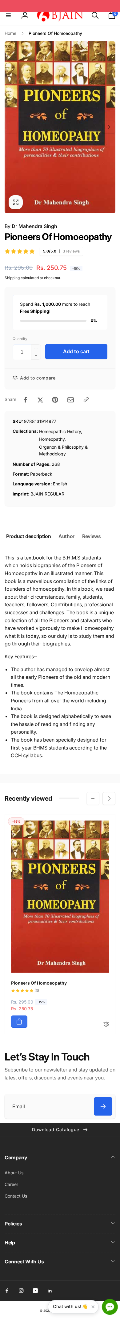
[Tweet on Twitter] (40, 400)
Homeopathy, (52, 439)
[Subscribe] (103, 1106)
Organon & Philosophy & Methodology (63, 450)
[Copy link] (86, 400)
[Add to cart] (19, 1021)
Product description (28, 536)
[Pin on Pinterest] (55, 400)
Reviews (91, 536)
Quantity (20, 339)
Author (66, 536)
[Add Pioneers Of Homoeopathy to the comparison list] (106, 1024)
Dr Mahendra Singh (34, 226)
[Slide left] (11, 127)
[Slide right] (108, 127)
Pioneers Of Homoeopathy (39, 982)
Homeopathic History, (60, 431)
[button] (8, 15)
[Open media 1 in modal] (60, 127)
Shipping (12, 277)
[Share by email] (70, 400)
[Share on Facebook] (25, 400)
